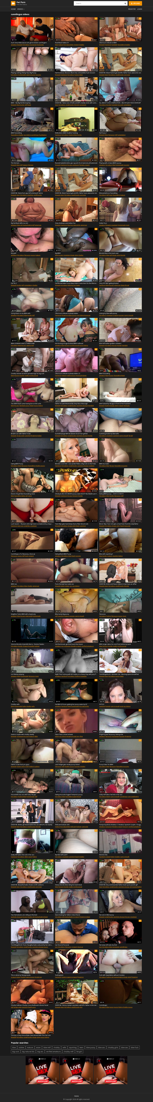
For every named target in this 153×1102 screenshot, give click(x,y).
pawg (74, 797)
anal (121, 706)
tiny (81, 1007)
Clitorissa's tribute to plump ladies (66, 313)
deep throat (125, 285)
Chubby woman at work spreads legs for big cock (27, 373)
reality (27, 375)
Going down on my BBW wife (20, 313)
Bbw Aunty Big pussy (62, 614)
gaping (28, 75)
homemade (22, 75)
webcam (73, 827)
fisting (34, 857)
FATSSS (101, 704)
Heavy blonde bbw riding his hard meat (68, 885)
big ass (69, 165)
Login (139, 9)
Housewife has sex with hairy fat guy (23, 795)
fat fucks (127, 406)
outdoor (91, 466)
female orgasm (84, 165)
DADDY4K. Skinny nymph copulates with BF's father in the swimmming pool (76, 1005)
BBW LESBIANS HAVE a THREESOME (23, 343)
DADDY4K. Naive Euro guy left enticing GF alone (27, 193)
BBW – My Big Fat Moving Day (21, 103)
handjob (114, 45)
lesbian (37, 646)
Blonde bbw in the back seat (108, 253)
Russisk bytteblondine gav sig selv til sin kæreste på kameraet (76, 163)
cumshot (28, 436)
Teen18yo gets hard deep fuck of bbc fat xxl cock (71, 524)
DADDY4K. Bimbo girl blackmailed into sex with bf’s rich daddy (31, 825)
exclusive (76, 165)
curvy (34, 1007)
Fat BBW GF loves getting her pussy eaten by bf (71, 704)
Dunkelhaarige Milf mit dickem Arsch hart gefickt (71, 434)
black (29, 105)
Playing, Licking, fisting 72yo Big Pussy (23, 73)
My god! (13, 253)
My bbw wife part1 (61, 855)
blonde (76, 105)
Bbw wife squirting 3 (106, 554)
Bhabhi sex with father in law (21, 434)
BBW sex (14, 584)
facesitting (121, 45)
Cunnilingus (103, 1005)
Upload (136, 3)
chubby (81, 45)
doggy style (74, 255)
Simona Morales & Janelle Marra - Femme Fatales (27, 644)
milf (26, 105)
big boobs (40, 45)
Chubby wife (15, 704)
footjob (107, 706)
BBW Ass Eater (104, 464)
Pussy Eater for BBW (106, 764)
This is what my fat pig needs (21, 975)
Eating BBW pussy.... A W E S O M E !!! (111, 494)
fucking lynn (59, 975)
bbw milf (47, 1047)
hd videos (26, 45)
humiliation (43, 135)
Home (13, 9)
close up (80, 947)
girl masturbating (26, 225)
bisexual (87, 315)
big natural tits (68, 45)
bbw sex (124, 1047)
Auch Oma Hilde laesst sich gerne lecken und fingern (29, 43)
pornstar (127, 75)
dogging (69, 736)
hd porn (67, 345)
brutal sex (75, 736)
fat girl (131, 436)
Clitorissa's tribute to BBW (108, 43)
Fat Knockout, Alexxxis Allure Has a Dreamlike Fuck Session (75, 73)
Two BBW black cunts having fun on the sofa (26, 404)
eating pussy (72, 315)
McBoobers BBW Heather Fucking (66, 133)
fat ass (112, 466)
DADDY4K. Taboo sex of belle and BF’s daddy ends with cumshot (76, 103)
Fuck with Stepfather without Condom (112, 975)
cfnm (81, 736)
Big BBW (58, 253)
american (38, 225)
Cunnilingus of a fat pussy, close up (23, 554)
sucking (36, 766)
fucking (76, 75)
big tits (22, 105)
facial (122, 526)
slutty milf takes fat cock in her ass (22, 855)
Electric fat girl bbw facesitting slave (23, 494)
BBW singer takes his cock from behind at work (115, 644)
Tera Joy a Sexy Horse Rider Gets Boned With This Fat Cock (31, 1035)
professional (74, 345)
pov (22, 526)
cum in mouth (128, 315)
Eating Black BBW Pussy (63, 554)
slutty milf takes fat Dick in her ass (110, 795)
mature (60, 45)
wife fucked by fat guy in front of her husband (114, 404)
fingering (65, 315)
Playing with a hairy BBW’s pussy (110, 163)
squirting (115, 556)
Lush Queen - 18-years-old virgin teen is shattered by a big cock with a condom (32, 524)
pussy (33, 75)
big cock (120, 105)
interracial (29, 616)
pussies (38, 75)
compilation (127, 105)
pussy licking (83, 345)
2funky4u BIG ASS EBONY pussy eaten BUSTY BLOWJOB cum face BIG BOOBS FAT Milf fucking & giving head (76, 494)
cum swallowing (133, 797)
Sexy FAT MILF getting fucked (109, 283)
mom (110, 195)
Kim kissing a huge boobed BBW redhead (69, 343)
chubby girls (113, 1047)
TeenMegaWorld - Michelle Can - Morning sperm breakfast (119, 674)
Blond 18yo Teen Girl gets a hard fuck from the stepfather (118, 524)
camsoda (85, 827)
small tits (30, 195)
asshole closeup (82, 406)
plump (84, 375)
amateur (14, 45)
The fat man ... (15, 163)
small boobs (119, 75)
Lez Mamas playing (17, 674)
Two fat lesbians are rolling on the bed (24, 915)
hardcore (108, 45)
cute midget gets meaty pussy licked (67, 764)
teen (106, 75)
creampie (114, 225)
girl (27, 496)
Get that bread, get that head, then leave (69, 644)
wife (33, 706)
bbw (56, 45)
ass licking (27, 135)
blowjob (20, 45)
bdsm (63, 586)
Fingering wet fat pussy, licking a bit (111, 734)
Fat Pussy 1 (103, 133)
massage (127, 526)
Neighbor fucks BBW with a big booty (23, 614)
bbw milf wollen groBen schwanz (110, 343)
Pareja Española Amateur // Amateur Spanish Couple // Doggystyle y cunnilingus (120, 825)
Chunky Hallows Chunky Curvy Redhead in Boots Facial (29, 1005)
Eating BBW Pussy (17, 464)
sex (71, 586)
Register (132, 9)
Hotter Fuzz (103, 223)
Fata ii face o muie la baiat (64, 734)
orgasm (76, 45)
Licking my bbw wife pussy (108, 313)
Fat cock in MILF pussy (106, 915)
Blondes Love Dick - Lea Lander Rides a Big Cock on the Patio (75, 464)
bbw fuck (134, 1047)
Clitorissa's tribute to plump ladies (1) (67, 373)
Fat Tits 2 (14, 283)
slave (30, 496)
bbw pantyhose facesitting (108, 193)
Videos (20, 9)
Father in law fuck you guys (20, 764)
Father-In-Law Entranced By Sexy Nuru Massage (71, 404)
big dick (108, 105)
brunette (31, 646)
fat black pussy (24, 406)
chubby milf (68, 1051)
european (33, 45)
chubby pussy (40, 466)
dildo (36, 736)
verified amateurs (88, 646)
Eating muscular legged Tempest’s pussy (69, 795)
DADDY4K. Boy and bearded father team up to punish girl (118, 885)
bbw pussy (90, 1047)
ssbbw (21, 1047)
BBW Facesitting (16, 133)
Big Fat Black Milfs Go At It (19, 223)
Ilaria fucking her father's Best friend (67, 915)
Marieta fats (103, 855)
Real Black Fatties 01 (62, 43)
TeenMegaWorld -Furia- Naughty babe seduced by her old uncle (32, 945)
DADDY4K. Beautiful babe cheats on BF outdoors (27, 885)
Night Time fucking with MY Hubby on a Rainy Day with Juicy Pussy (76, 674)
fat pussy (111, 135)
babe (78, 285)
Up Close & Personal (62, 945)
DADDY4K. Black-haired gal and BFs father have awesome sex (120, 73)
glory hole (25, 766)
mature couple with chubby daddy (22, 734)
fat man (30, 165)
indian (39, 436)
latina (23, 496)
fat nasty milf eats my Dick (108, 945)
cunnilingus (35, 135)
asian (30, 857)
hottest (31, 766)
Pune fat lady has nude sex (64, 584)
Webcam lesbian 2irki (62, 825)
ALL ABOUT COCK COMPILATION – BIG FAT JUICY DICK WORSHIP (120, 103)
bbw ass (101, 1047)
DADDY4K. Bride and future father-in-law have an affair (118, 584)
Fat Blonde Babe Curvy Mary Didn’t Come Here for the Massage (76, 283)
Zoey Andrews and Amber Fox (65, 223)
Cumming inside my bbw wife (109, 434)
